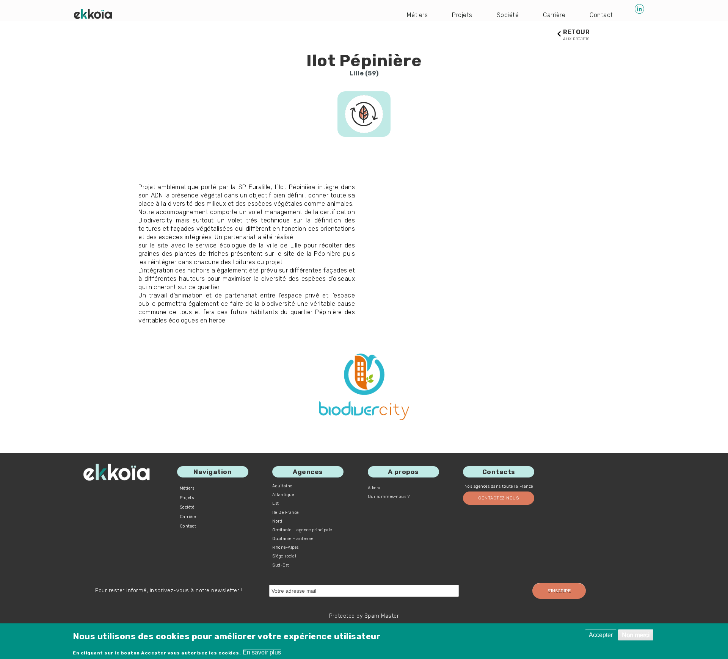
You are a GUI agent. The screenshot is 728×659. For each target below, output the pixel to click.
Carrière (554, 15)
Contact (601, 15)
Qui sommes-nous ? (389, 496)
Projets (462, 15)
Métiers (417, 15)
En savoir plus (262, 652)
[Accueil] (93, 14)
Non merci (636, 635)
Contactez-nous (498, 498)
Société (508, 15)
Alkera (374, 487)
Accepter (601, 635)
